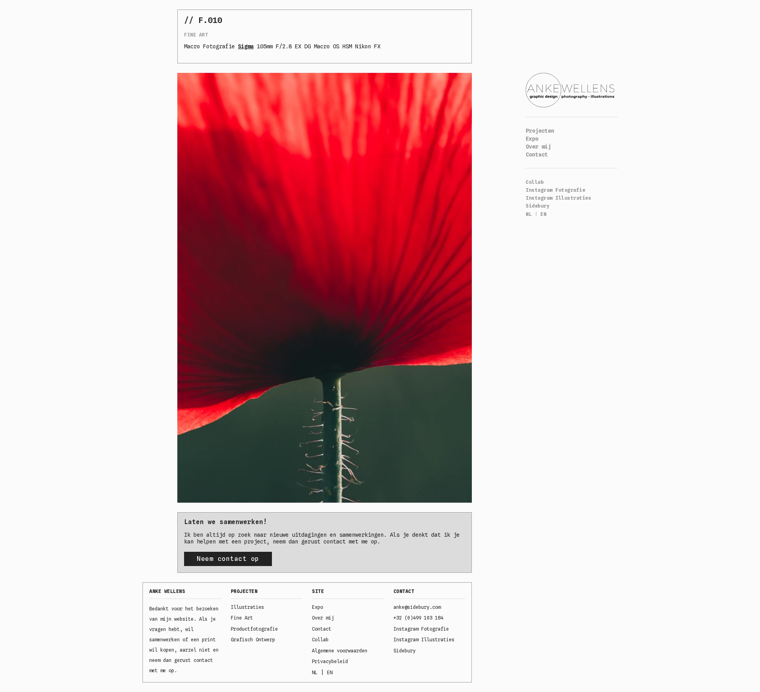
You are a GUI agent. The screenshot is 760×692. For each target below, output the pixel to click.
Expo (532, 138)
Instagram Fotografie (555, 190)
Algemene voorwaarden (339, 651)
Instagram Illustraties (558, 198)
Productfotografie (254, 629)
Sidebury (537, 206)
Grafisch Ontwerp (253, 639)
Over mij (538, 146)
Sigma (246, 46)
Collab (534, 182)
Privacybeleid (330, 661)
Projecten (540, 131)
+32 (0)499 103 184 (418, 618)
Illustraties (247, 607)
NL (529, 214)
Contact (537, 154)
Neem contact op (228, 558)
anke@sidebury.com (417, 607)
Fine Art (196, 35)
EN (543, 214)
